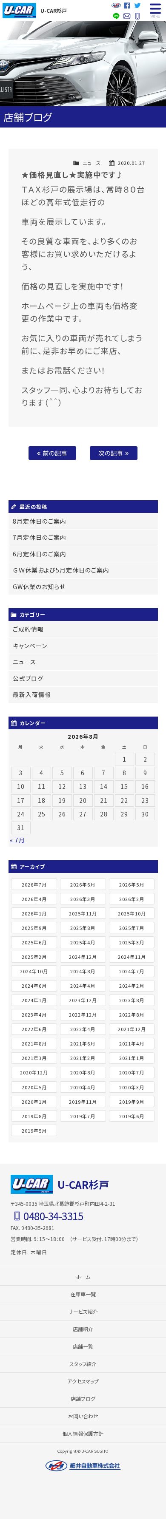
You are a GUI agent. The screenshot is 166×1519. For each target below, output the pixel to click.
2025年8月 (82, 927)
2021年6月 (82, 1043)
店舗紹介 (83, 1328)
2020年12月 (34, 1072)
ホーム (83, 1276)
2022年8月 (131, 1014)
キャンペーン (30, 645)
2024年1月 (34, 1000)
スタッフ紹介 (83, 1363)
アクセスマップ (83, 1381)
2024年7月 (131, 971)
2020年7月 (131, 1072)
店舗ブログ (83, 1398)
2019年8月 (34, 1116)
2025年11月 (83, 913)
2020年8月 (82, 1072)
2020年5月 (34, 1087)
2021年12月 (132, 1029)
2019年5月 (34, 1130)
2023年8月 (131, 1000)
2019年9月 (131, 1101)
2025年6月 (34, 942)
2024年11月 (132, 956)
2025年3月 (131, 942)
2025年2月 (34, 956)
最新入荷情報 (32, 694)
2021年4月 (131, 1043)
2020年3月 (131, 1087)
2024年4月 (82, 985)
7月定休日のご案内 (39, 537)
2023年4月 (34, 1014)
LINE (116, 16)
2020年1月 (34, 1101)
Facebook (126, 5)
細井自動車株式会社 (83, 1465)
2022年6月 (34, 1029)
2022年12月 (83, 1014)
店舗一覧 (83, 1346)
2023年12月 (83, 1000)
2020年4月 (82, 1087)
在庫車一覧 (83, 1294)
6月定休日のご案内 (39, 554)
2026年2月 (131, 899)
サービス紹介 (83, 1311)
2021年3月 (34, 1057)
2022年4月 (82, 1029)
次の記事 (111, 452)
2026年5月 (131, 884)
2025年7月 (131, 927)
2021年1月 (131, 1057)
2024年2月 (131, 985)
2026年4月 (34, 899)
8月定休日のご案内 (39, 521)
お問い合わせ (126, 16)
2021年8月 (34, 1043)
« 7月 (17, 840)
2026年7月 (34, 884)
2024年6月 (34, 985)
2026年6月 (82, 884)
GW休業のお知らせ (39, 586)
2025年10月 (132, 913)
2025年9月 (34, 927)
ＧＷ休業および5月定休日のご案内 (61, 570)
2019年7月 (82, 1116)
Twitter (137, 5)
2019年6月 (131, 1116)
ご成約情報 (28, 629)
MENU (155, 10)
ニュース (92, 162)
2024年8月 (82, 971)
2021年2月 (82, 1057)
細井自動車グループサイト (116, 5)
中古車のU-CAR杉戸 (19, 10)
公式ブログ (28, 678)
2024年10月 (34, 971)
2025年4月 (82, 942)
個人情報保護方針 (83, 1433)
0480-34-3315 (137, 16)
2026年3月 (82, 899)
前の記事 (54, 452)
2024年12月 (83, 956)
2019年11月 (83, 1101)
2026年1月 (34, 913)
